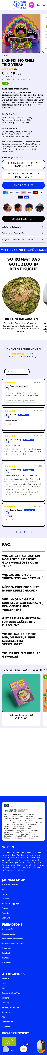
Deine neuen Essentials (13, 233)
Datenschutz (7, 1021)
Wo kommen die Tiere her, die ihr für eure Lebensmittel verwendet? (19, 639)
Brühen (5, 894)
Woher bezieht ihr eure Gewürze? (21, 655)
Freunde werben (9, 934)
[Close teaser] (28, 1044)
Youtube (5, 958)
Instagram (6, 948)
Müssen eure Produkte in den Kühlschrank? (20, 589)
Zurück (5, 55)
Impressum (6, 1026)
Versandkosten (24, 79)
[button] (8, 69)
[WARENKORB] (44, 5)
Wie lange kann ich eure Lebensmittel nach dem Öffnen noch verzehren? (21, 604)
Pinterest (6, 962)
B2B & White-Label (10, 884)
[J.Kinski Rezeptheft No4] (21, 693)
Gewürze (5, 898)
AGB (3, 1017)
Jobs (4, 983)
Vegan (4, 889)
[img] (9, 382)
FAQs (4, 988)
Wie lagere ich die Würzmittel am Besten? (21, 576)
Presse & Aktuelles (11, 993)
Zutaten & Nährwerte (11, 227)
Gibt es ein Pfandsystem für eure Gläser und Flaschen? (21, 621)
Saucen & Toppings (10, 903)
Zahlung (5, 1002)
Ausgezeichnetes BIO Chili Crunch (18, 239)
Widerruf (6, 1012)
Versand (5, 998)
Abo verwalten (8, 929)
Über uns (6, 918)
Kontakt (5, 978)
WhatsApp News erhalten (13, 943)
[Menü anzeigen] (3, 5)
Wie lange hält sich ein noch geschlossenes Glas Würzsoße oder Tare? (21, 561)
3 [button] (24, 532)
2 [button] (20, 532)
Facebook (6, 953)
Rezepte (5, 913)
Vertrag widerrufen (11, 1007)
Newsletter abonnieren (12, 938)
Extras (5, 908)
